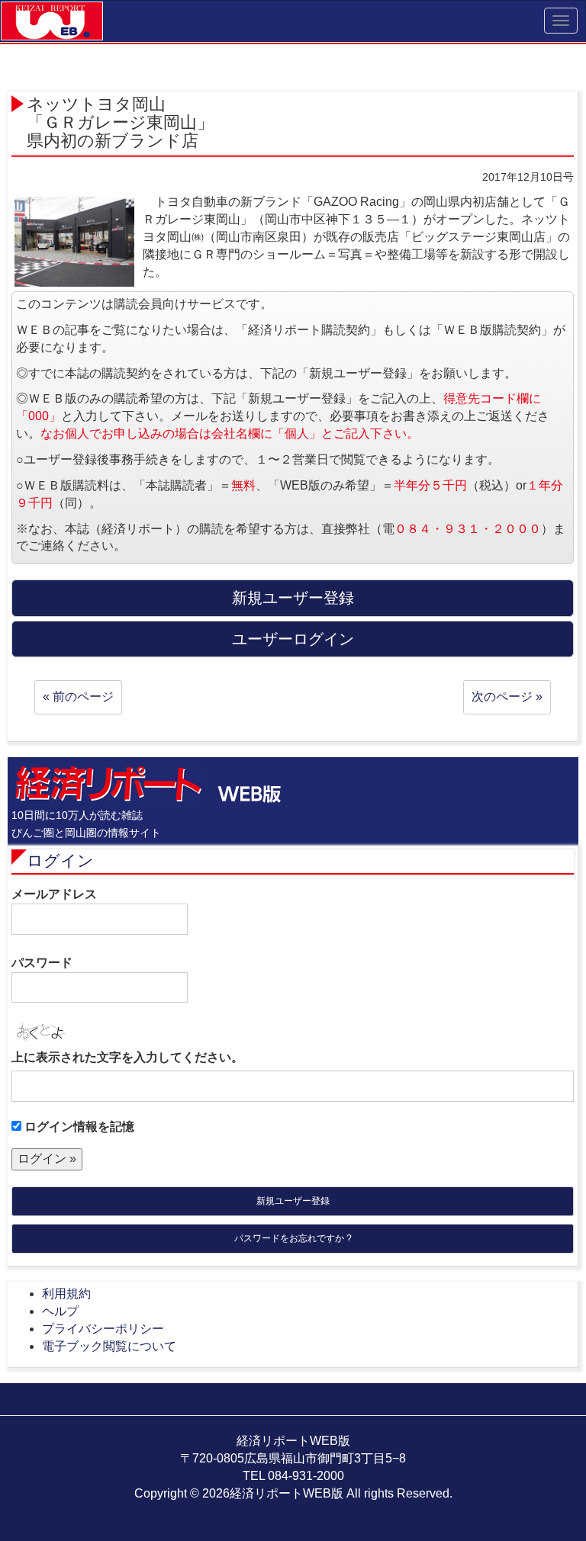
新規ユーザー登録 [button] (293, 597)
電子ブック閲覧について (109, 1346)
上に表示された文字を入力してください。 (127, 1057)
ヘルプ (60, 1311)
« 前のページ (78, 696)
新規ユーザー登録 (293, 1201)
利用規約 (66, 1293)
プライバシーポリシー (103, 1328)
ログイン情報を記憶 (77, 1126)
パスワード (41, 962)
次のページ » (507, 696)
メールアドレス (54, 894)
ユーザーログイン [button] (293, 639)
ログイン (60, 860)
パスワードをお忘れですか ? (293, 1238)
